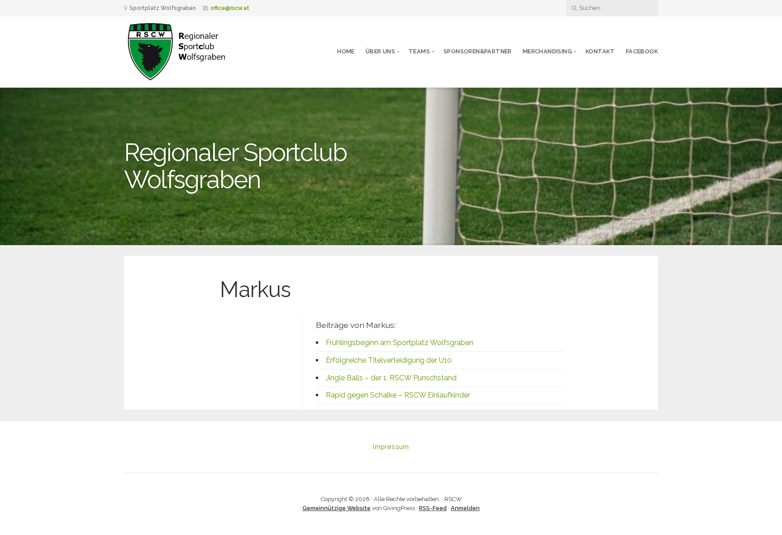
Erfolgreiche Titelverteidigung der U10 (389, 360)
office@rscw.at (229, 8)
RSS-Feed (433, 508)
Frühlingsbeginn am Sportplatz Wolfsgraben (399, 342)
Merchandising (547, 51)
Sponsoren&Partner (477, 51)
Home (346, 51)
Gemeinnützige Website (336, 508)
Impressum (391, 446)
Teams (419, 51)
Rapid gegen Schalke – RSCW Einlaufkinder (398, 395)
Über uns (380, 51)
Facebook (642, 51)
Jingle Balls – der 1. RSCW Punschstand (391, 378)
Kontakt (600, 51)
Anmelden (465, 508)
